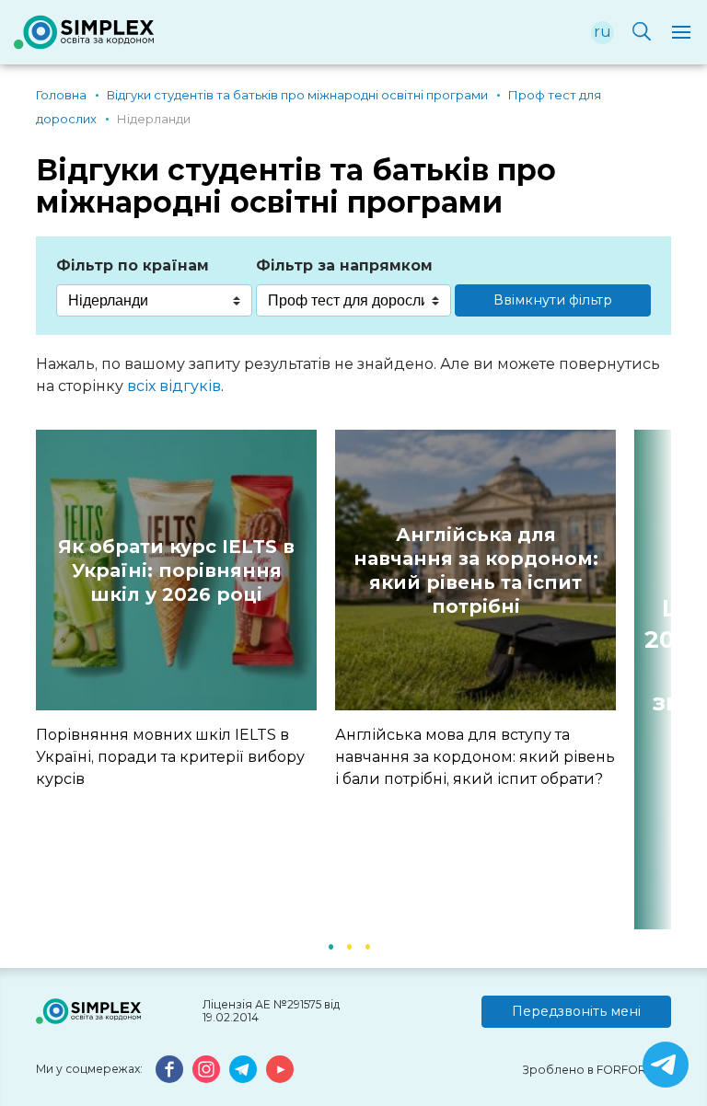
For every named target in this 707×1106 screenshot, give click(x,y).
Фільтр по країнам (132, 265)
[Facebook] (169, 1069)
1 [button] (330, 945)
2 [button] (349, 945)
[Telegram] (243, 1069)
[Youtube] (280, 1069)
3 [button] (367, 945)
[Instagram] (206, 1069)
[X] (666, 1065)
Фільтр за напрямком (344, 265)
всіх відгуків (174, 386)
